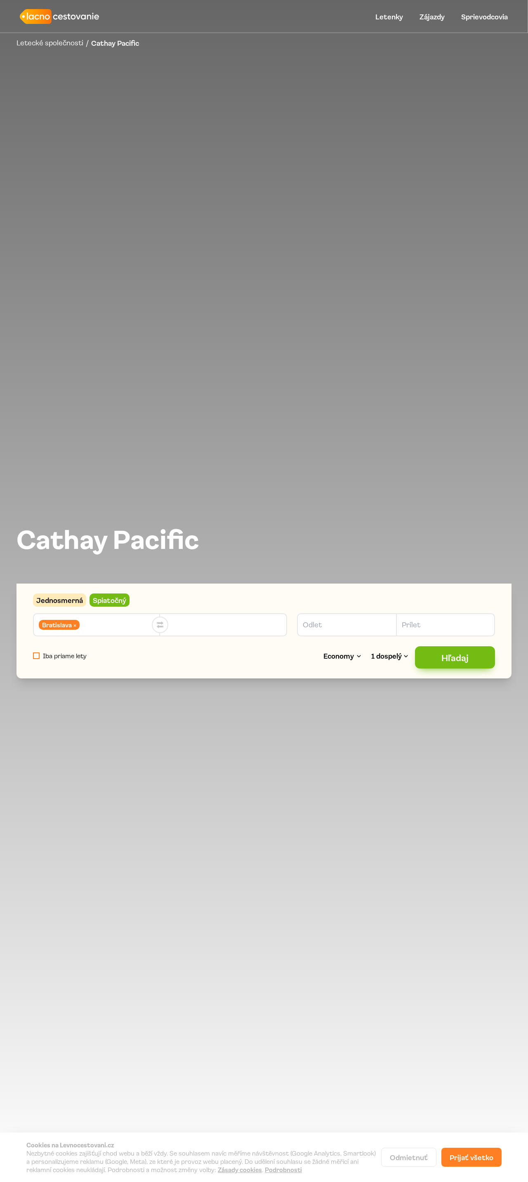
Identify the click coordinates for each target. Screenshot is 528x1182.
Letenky (389, 16)
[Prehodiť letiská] (160, 625)
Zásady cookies (240, 1170)
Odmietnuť (409, 1157)
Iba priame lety (65, 655)
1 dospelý (386, 655)
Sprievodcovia (484, 16)
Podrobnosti (283, 1170)
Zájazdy (432, 16)
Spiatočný (109, 600)
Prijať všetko (471, 1157)
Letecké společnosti (49, 43)
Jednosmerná (59, 600)
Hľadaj (455, 657)
